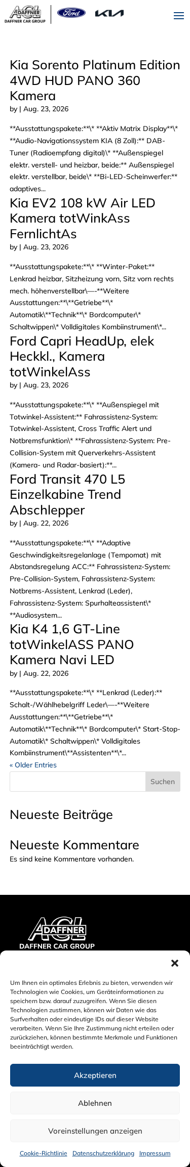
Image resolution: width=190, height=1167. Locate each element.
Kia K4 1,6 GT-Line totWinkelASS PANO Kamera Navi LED (72, 644)
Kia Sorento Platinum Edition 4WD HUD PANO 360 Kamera (95, 80)
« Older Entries (33, 764)
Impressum (155, 1153)
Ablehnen (95, 1103)
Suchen (162, 781)
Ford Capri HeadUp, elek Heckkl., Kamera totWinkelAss (82, 356)
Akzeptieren (95, 1075)
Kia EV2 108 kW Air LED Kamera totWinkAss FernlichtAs (83, 218)
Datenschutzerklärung (103, 1153)
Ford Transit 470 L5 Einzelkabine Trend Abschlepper (67, 494)
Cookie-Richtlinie (43, 1153)
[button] (175, 963)
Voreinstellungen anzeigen (95, 1131)
